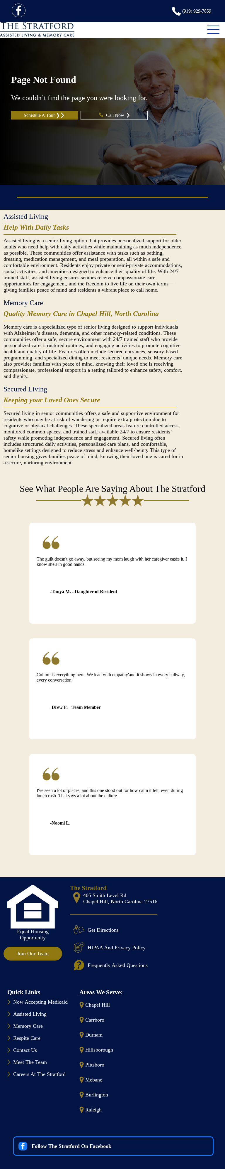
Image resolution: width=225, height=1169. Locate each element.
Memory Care (23, 303)
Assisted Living (26, 216)
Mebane (93, 1080)
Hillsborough (99, 1050)
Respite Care (26, 1038)
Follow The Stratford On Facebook (71, 1146)
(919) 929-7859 (196, 11)
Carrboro (94, 1020)
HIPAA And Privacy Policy (117, 948)
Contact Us (25, 1050)
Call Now (115, 115)
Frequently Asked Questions (118, 965)
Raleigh (93, 1110)
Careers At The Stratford (39, 1074)
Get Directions (103, 930)
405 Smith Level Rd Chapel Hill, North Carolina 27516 (120, 898)
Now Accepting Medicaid (40, 1002)
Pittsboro (94, 1065)
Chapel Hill (97, 1005)
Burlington (96, 1095)
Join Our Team (33, 953)
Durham (94, 1035)
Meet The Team (30, 1062)
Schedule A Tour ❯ (42, 115)
